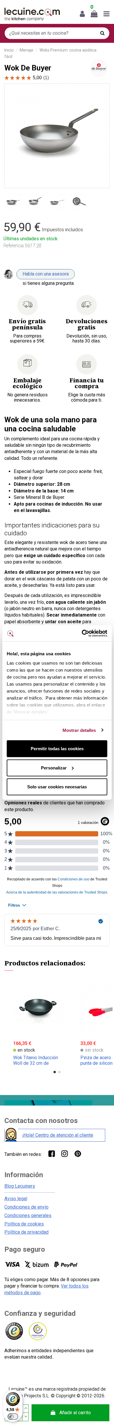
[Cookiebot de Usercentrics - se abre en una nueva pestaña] (82, 633)
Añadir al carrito (75, 1412)
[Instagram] (64, 1153)
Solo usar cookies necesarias (57, 786)
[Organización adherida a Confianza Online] (37, 1331)
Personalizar (54, 767)
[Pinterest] (77, 1153)
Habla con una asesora (46, 274)
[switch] (13, 1416)
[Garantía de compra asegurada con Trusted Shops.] (13, 1331)
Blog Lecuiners (19, 1186)
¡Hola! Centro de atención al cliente (57, 1135)
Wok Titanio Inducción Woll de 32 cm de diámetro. (35, 1063)
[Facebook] (51, 1153)
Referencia (14, 245)
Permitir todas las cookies (57, 748)
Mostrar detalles (79, 729)
